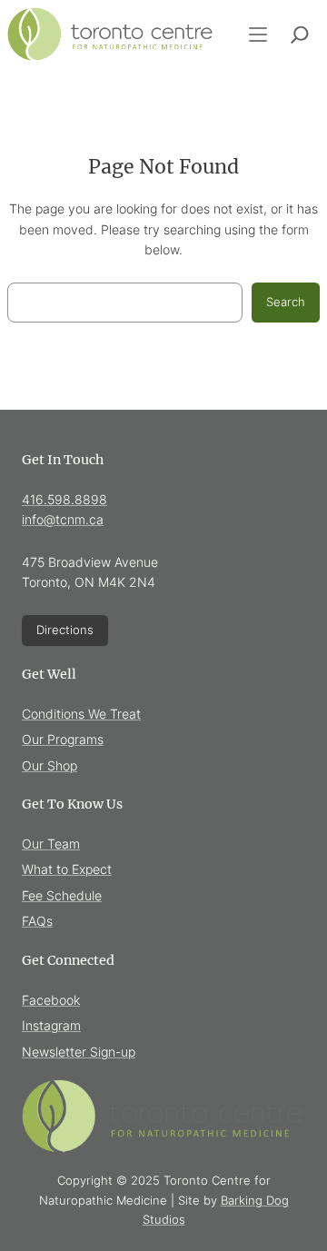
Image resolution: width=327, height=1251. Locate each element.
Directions (65, 629)
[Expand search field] (300, 35)
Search (285, 301)
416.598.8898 (64, 499)
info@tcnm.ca (63, 519)
